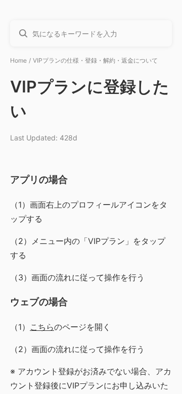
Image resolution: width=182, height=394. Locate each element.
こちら (42, 327)
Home (18, 60)
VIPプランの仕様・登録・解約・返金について (95, 60)
